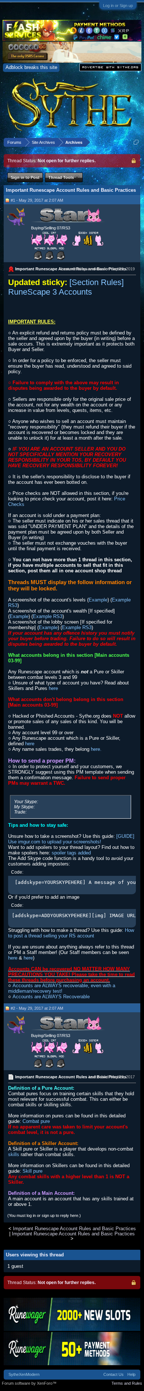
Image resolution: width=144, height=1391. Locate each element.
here (53, 688)
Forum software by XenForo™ (29, 1383)
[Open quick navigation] (136, 142)
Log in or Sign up (118, 5)
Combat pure (36, 1121)
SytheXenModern (24, 1374)
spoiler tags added (71, 853)
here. (96, 749)
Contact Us (113, 1374)
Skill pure (32, 1171)
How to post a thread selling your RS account (71, 933)
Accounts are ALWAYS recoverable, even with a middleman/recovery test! (61, 988)
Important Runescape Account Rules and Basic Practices (74, 1228)
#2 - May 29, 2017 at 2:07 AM (37, 1008)
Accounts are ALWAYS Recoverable (51, 996)
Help (131, 1374)
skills (13, 1154)
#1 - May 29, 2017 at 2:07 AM (37, 200)
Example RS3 (47, 616)
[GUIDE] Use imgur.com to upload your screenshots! (71, 838)
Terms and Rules (127, 1383)
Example (98, 600)
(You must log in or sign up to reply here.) (44, 1215)
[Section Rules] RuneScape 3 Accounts (66, 287)
